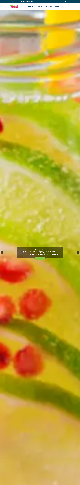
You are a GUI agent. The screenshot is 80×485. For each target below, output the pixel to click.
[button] (2, 252)
